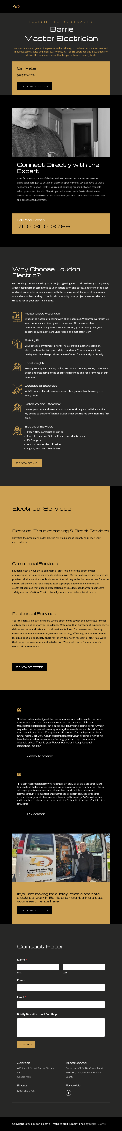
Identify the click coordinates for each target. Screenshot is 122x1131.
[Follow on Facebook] (68, 1093)
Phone (21, 980)
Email (21, 997)
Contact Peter (34, 86)
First (19, 972)
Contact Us (27, 463)
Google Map (24, 1076)
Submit (26, 1044)
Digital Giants (97, 1124)
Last (65, 972)
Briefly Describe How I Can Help (37, 1014)
